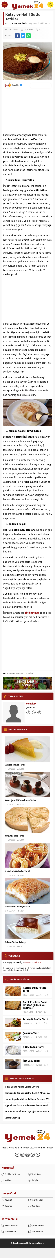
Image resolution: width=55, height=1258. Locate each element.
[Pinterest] (33, 1155)
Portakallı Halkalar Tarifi (17, 871)
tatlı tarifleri (29, 673)
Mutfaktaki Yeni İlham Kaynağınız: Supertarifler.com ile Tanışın (27, 1111)
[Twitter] (22, 1155)
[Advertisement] (27, 110)
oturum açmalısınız (33, 962)
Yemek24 (16, 85)
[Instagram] (38, 1155)
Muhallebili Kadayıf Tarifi (17, 906)
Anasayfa (9, 23)
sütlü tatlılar (17, 673)
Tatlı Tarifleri (20, 23)
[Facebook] (17, 1155)
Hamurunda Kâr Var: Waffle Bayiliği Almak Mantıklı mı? (27, 1093)
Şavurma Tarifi (31, 1033)
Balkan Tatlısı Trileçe (15, 942)
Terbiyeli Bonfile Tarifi (35, 1019)
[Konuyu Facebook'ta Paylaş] (17, 35)
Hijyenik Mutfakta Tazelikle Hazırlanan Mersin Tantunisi (27, 1105)
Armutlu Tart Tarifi (14, 835)
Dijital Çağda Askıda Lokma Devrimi (22, 1087)
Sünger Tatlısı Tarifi (15, 764)
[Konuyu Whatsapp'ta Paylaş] (28, 35)
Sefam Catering (12, 1118)
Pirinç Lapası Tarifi (33, 1047)
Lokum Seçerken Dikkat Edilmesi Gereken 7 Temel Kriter (27, 1099)
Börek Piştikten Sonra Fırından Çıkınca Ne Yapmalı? (35, 1005)
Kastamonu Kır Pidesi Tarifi (35, 989)
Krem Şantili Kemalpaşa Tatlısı (20, 800)
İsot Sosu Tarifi (31, 1060)
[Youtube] (27, 1155)
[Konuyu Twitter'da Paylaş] (23, 35)
